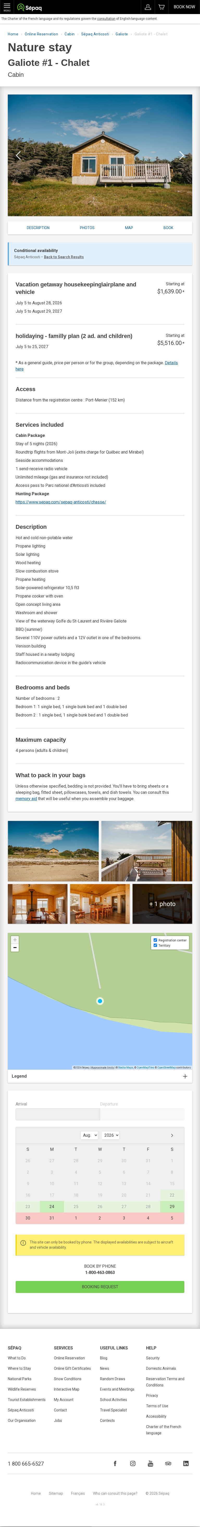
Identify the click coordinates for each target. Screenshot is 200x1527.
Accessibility (156, 1416)
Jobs (58, 1420)
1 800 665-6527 (26, 1464)
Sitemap (56, 1493)
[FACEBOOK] (115, 1463)
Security (153, 1358)
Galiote (122, 34)
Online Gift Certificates (72, 1368)
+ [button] (15, 940)
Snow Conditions (68, 1379)
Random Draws (112, 1379)
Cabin (70, 34)
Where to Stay (19, 1368)
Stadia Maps (125, 1067)
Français (78, 1493)
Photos (87, 228)
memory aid (26, 798)
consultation (106, 19)
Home (13, 34)
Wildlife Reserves (22, 1389)
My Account (63, 1400)
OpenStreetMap (166, 1067)
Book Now (184, 6)
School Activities (113, 1400)
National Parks (20, 1379)
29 (172, 1206)
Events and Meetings (117, 1389)
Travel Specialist (113, 1410)
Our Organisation (22, 1420)
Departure (109, 1104)
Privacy (152, 1395)
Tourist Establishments (27, 1400)
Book (168, 228)
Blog (103, 1358)
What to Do (17, 1358)
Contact (60, 1410)
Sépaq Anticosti (95, 34)
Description (38, 228)
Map (129, 228)
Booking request (100, 1286)
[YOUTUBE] (150, 1463)
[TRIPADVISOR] (168, 1463)
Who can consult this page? (115, 1493)
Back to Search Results (64, 257)
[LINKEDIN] (186, 1463)
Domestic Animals (161, 1368)
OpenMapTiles (145, 1067)
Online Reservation (41, 34)
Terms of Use (157, 1406)
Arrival (21, 1104)
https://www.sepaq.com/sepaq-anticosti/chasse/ (61, 502)
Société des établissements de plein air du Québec (29, 7)
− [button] (15, 947)
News (104, 1368)
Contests (107, 1420)
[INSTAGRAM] (133, 1463)
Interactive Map (66, 1389)
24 (51, 1206)
